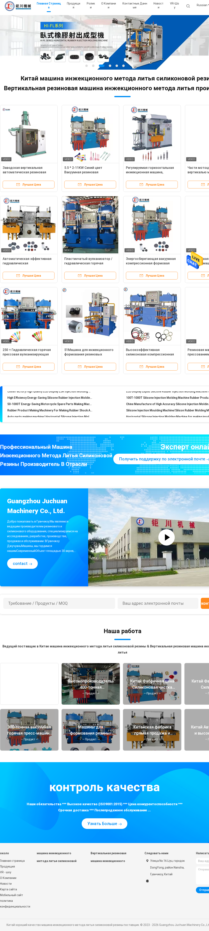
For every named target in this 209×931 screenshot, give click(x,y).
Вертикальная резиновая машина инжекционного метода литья (108, 859)
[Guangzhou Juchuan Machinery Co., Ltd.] (18, 6)
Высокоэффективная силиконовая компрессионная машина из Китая (150, 354)
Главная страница (12, 860)
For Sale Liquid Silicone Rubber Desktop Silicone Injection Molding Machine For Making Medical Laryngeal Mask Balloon (49, 415)
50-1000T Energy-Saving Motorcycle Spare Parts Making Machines (49, 396)
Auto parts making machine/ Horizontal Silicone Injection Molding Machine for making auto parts (49, 408)
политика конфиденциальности (14, 903)
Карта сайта (8, 889)
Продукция (7, 866)
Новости (6, 883)
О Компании (8, 878)
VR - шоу (5, 872)
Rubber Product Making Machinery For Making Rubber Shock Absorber (49, 402)
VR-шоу (174, 5)
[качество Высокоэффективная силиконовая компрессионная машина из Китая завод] (152, 315)
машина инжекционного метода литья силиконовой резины (57, 859)
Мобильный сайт (11, 895)
